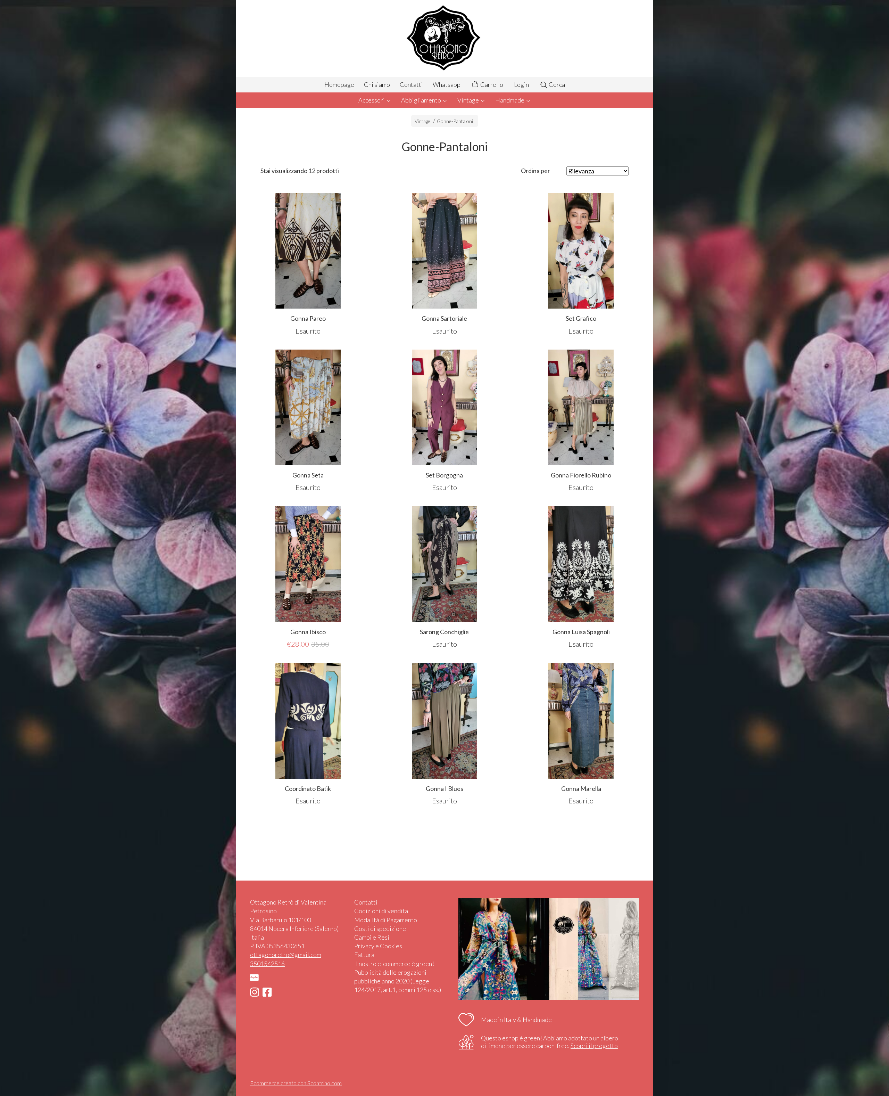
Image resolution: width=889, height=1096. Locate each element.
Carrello (491, 84)
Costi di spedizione (380, 928)
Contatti (411, 84)
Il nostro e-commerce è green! (394, 963)
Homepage (339, 84)
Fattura (364, 954)
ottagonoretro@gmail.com (285, 954)
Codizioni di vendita (381, 911)
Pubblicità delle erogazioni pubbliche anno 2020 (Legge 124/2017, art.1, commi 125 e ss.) (397, 980)
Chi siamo (377, 84)
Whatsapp (446, 84)
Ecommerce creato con (296, 1083)
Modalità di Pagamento (385, 920)
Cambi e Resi (371, 937)
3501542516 (267, 963)
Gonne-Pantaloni (455, 121)
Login (521, 84)
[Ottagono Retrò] (444, 38)
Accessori (372, 100)
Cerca (556, 84)
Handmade (510, 100)
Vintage (468, 100)
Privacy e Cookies (378, 946)
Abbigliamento (421, 100)
